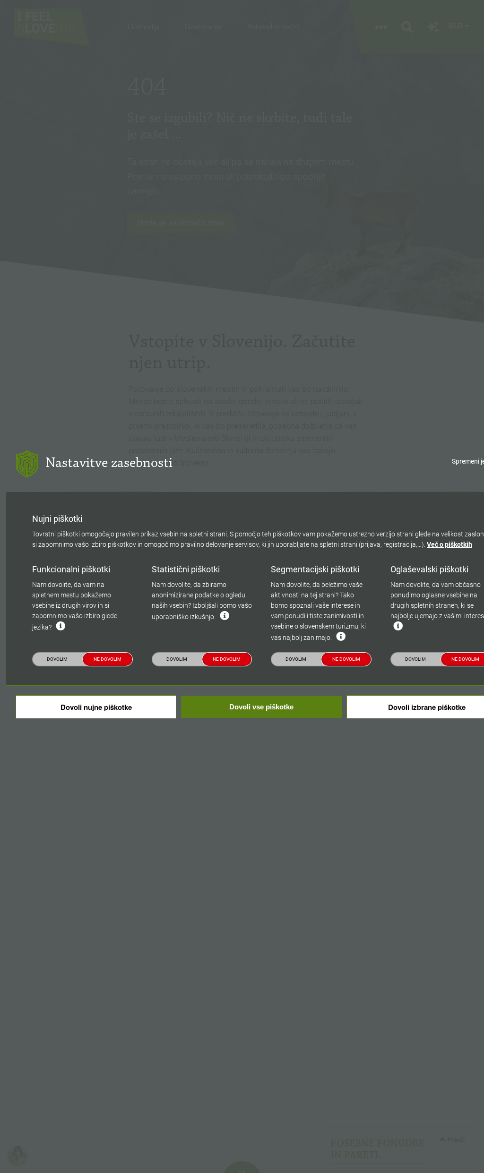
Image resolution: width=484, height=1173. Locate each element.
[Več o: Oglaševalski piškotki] (398, 626)
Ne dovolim (107, 659)
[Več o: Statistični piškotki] (224, 616)
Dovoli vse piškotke (261, 707)
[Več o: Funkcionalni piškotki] (60, 626)
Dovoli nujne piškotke (96, 707)
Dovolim (57, 659)
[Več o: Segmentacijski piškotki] (340, 636)
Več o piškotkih (449, 544)
